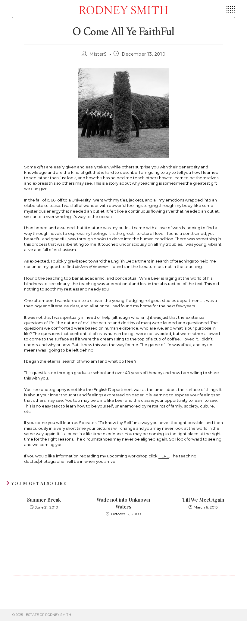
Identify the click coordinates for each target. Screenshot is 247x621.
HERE (163, 455)
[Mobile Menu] (231, 11)
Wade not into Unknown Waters (123, 502)
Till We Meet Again (203, 499)
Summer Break (44, 499)
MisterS (98, 54)
